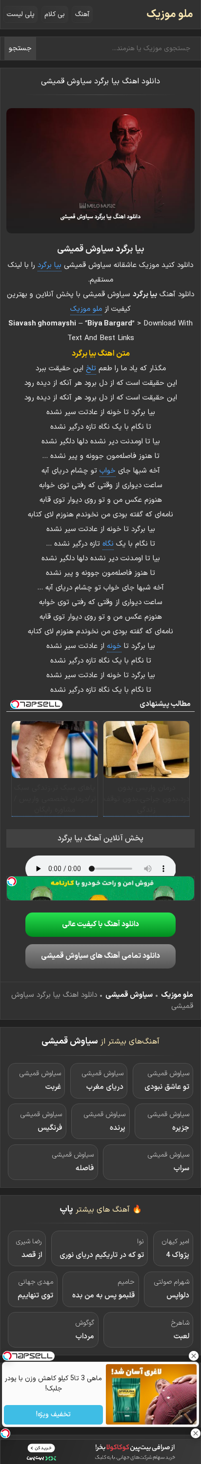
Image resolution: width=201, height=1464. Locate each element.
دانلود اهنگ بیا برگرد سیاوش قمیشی (100, 81)
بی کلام (54, 14)
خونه (114, 646)
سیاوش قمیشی (129, 995)
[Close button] (194, 1356)
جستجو (20, 48)
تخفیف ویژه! (53, 1415)
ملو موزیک (169, 14)
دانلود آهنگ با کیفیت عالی (100, 924)
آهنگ (82, 14)
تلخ (91, 368)
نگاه (108, 544)
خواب (108, 470)
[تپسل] (12, 881)
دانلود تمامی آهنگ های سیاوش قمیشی (100, 956)
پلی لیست (21, 14)
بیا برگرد (49, 265)
